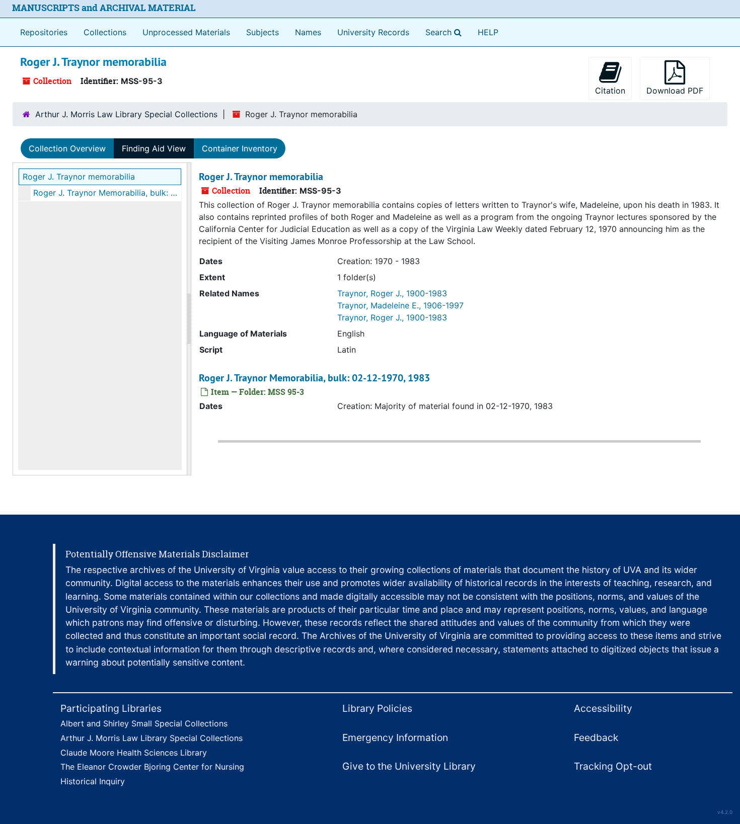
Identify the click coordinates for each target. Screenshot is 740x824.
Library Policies (377, 708)
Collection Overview (67, 148)
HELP (488, 32)
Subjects (262, 32)
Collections (105, 32)
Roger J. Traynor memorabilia (79, 177)
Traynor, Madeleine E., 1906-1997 (400, 305)
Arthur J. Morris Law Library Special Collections (126, 114)
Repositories (43, 32)
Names (308, 32)
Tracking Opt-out (613, 766)
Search (445, 32)
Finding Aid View (154, 148)
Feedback (596, 737)
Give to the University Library (409, 766)
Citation (610, 91)
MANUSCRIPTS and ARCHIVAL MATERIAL (104, 8)
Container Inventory (239, 148)
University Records (373, 32)
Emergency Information (395, 737)
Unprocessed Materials (186, 32)
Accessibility (603, 708)
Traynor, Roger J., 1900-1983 (392, 293)
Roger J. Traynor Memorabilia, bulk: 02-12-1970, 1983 (107, 193)
